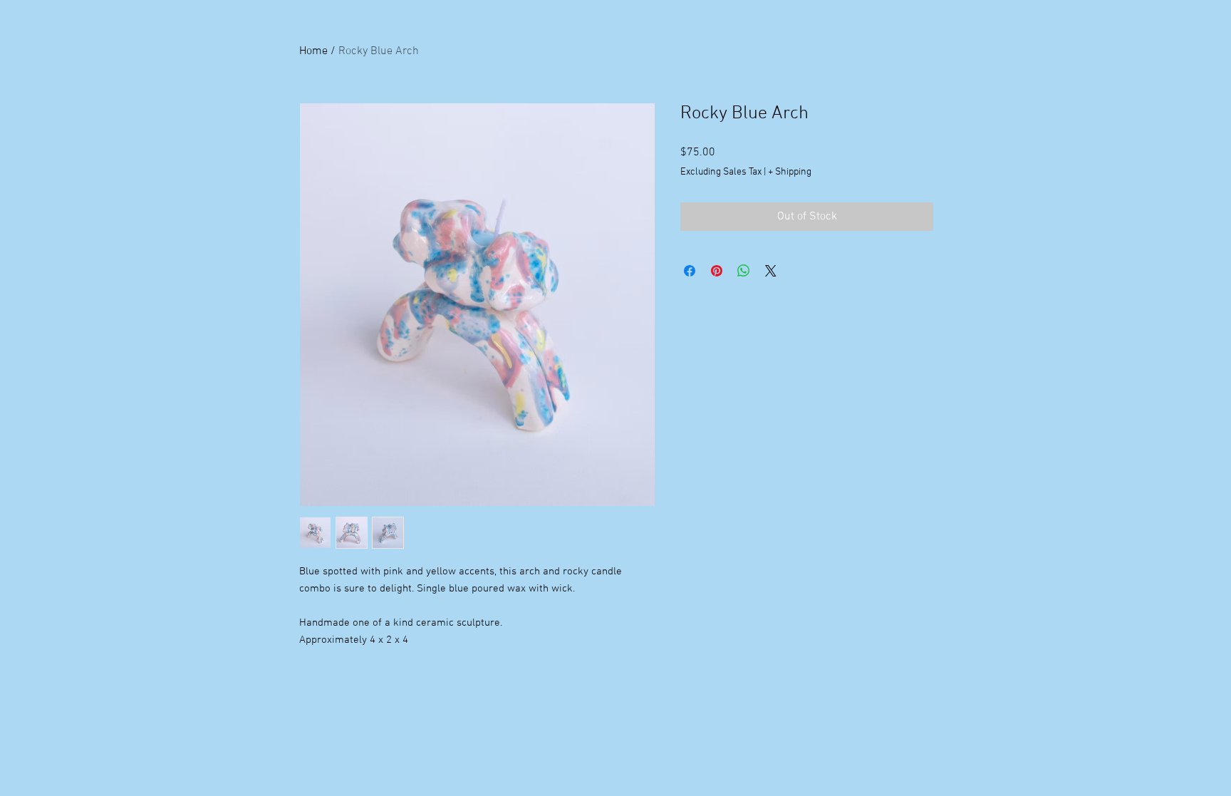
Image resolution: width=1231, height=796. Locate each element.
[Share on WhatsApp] (743, 270)
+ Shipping (789, 172)
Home (313, 51)
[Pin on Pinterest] (716, 270)
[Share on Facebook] (689, 270)
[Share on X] (770, 270)
